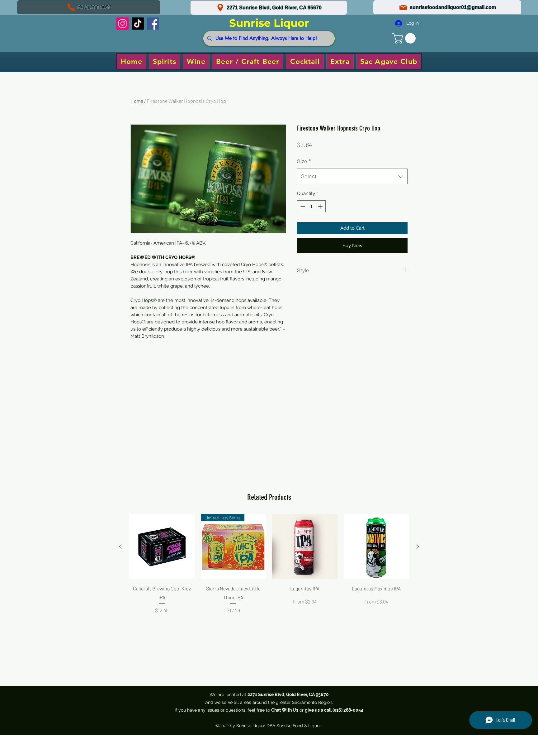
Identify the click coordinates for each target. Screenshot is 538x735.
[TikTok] (138, 23)
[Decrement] (302, 206)
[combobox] (352, 176)
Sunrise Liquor (269, 23)
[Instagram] (122, 23)
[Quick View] (162, 547)
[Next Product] (418, 546)
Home (136, 101)
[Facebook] (153, 23)
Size (304, 161)
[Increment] (321, 206)
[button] (405, 38)
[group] (269, 572)
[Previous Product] (120, 546)
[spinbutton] (311, 206)
